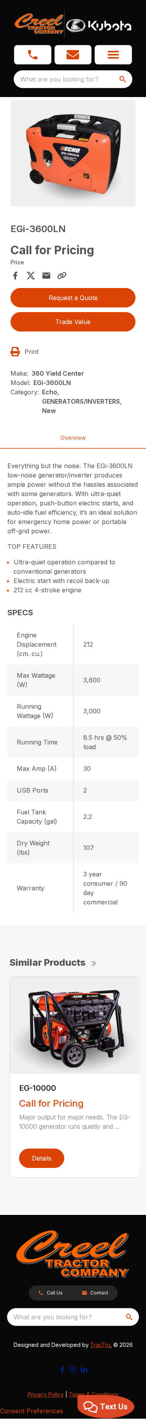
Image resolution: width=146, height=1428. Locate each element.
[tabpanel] (73, 154)
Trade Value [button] (73, 322)
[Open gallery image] (73, 153)
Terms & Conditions (94, 1394)
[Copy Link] (62, 275)
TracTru (100, 1344)
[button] (32, 54)
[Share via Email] (46, 275)
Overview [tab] (73, 437)
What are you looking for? (59, 79)
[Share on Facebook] (15, 275)
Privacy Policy (46, 1394)
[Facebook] (62, 1369)
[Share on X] (30, 275)
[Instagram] (73, 1369)
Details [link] (41, 1158)
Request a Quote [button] (73, 298)
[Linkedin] (84, 1369)
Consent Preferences (31, 1411)
